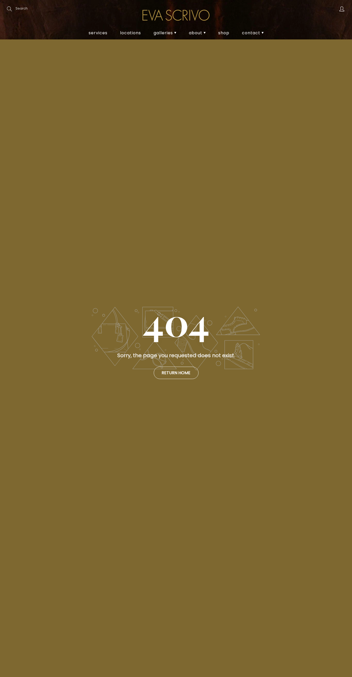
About (196, 33)
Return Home (176, 373)
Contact (252, 33)
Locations (130, 33)
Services (98, 33)
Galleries (164, 33)
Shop (223, 33)
